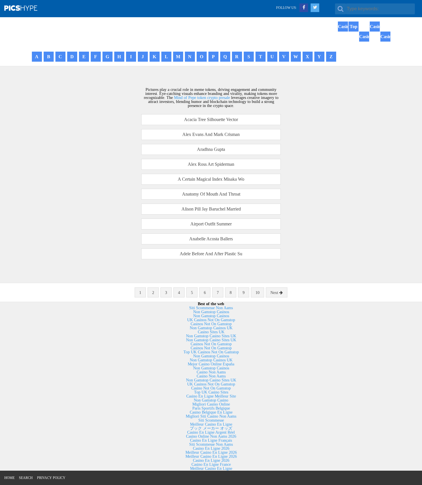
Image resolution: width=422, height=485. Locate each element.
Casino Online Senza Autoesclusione (375, 41)
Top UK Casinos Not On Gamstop (211, 352)
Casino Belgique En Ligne (211, 412)
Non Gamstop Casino (211, 400)
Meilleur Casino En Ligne (211, 424)
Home (9, 478)
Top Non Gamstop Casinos (354, 41)
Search (26, 478)
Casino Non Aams (211, 372)
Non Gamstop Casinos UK (211, 328)
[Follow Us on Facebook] (303, 7)
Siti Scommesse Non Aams (211, 308)
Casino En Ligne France (211, 464)
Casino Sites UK (211, 332)
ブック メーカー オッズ (211, 428)
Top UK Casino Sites (211, 392)
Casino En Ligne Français (211, 440)
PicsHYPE (27, 7)
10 (257, 293)
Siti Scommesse (211, 420)
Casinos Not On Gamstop (343, 41)
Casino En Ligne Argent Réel (211, 432)
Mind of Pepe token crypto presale (202, 98)
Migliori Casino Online (211, 404)
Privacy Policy (51, 478)
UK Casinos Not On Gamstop (211, 320)
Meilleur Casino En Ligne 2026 (211, 452)
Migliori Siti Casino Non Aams (211, 416)
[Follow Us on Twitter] (315, 7)
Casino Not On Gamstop (211, 388)
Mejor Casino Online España (211, 364)
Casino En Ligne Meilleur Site (211, 396)
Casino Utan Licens (364, 46)
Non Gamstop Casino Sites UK (211, 336)
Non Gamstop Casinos (211, 312)
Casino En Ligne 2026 (211, 448)
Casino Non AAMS (385, 46)
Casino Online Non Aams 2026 (211, 436)
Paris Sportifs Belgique (211, 408)
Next (274, 293)
